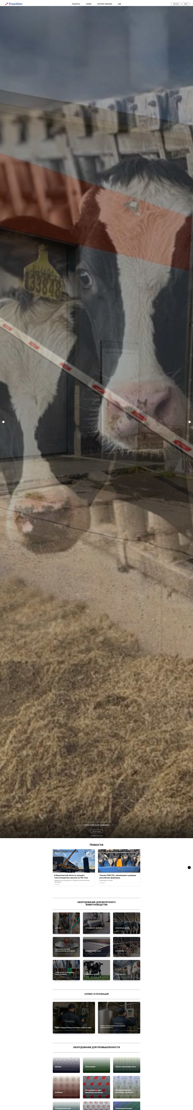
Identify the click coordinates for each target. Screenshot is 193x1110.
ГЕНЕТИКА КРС (120, 974)
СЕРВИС (89, 4)
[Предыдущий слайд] (3, 422)
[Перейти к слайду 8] (101, 835)
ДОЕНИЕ (58, 928)
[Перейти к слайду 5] (97, 835)
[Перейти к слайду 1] (91, 835)
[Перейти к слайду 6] (98, 835)
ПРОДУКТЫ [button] (76, 4)
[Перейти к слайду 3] (94, 835)
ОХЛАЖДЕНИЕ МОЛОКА (93, 928)
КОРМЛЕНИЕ (119, 951)
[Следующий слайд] (189, 422)
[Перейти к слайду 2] (92, 835)
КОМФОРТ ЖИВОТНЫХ (93, 951)
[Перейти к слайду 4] (95, 835)
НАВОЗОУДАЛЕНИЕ (122, 928)
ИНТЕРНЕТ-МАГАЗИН (105, 4)
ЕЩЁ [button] (119, 4)
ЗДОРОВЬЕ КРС (90, 974)
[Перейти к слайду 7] (100, 835)
